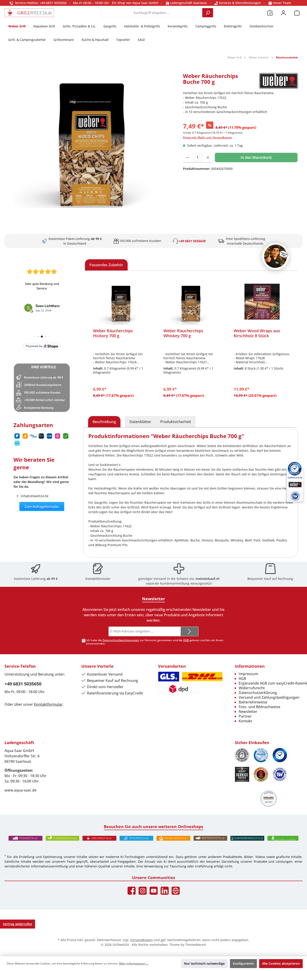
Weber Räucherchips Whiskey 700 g (183, 333)
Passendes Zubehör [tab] (106, 264)
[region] (91, 140)
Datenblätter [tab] (140, 421)
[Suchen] (207, 12)
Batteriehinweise (253, 702)
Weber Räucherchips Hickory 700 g (113, 333)
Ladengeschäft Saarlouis (188, 3)
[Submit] (189, 631)
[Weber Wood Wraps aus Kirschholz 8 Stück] (262, 302)
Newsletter (248, 711)
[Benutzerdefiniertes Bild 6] (280, 774)
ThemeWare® (195, 944)
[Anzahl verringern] (187, 157)
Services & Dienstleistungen (239, 3)
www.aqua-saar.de (20, 790)
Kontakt (245, 720)
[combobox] (151, 12)
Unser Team (282, 3)
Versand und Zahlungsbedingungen (269, 697)
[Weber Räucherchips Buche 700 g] (91, 140)
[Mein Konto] (283, 12)
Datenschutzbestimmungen (120, 640)
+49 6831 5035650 (22, 684)
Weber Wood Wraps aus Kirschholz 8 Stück (257, 333)
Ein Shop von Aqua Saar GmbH (135, 3)
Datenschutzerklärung (258, 692)
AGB (186, 640)
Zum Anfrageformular (41, 506)
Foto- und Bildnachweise (259, 706)
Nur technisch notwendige (204, 963)
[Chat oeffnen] (275, 256)
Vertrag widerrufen (17, 924)
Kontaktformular (97, 578)
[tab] (104, 421)
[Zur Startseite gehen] (29, 12)
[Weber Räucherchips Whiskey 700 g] (191, 302)
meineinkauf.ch (208, 578)
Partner (245, 716)
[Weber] (278, 81)
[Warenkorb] (297, 12)
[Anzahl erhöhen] (208, 157)
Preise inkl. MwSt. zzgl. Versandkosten (207, 137)
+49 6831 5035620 (192, 241)
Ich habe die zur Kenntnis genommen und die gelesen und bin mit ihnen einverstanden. (154, 641)
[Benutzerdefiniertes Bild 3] (280, 755)
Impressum (248, 673)
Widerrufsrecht (252, 687)
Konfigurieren (243, 963)
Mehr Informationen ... (133, 963)
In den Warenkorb (256, 157)
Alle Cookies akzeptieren (281, 963)
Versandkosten (141, 940)
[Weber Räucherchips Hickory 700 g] (121, 302)
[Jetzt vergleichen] (270, 12)
